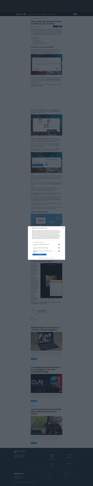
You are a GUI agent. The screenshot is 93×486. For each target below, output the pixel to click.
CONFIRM (39, 254)
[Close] (63, 228)
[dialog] (46, 243)
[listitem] (46, 242)
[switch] (58, 244)
